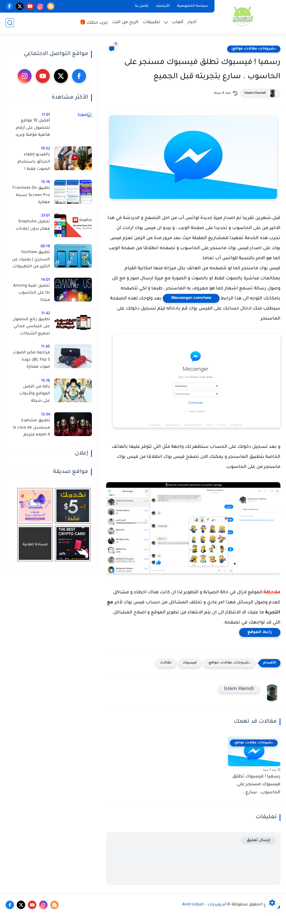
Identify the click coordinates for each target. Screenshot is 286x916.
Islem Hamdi (255, 93)
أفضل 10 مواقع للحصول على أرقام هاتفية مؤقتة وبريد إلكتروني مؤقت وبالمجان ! (32, 129)
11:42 (45, 313)
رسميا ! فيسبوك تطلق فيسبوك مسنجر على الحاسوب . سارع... (256, 784)
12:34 (45, 415)
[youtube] (30, 6)
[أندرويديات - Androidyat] (242, 16)
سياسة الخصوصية (192, 6)
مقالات (165, 663)
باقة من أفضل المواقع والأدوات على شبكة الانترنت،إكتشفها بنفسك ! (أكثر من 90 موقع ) (33, 395)
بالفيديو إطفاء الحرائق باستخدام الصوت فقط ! (34, 162)
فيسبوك (190, 663)
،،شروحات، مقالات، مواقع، (253, 49)
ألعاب (177, 22)
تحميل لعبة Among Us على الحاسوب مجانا (31, 293)
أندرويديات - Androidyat (204, 905)
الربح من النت (125, 22)
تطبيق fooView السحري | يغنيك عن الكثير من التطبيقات (31, 259)
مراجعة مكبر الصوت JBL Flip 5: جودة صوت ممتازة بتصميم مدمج (31, 361)
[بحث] (10, 22)
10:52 (45, 149)
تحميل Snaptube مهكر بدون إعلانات (33, 225)
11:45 (45, 347)
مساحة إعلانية (35, 545)
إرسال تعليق (258, 840)
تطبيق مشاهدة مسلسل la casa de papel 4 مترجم (31, 427)
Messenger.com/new (191, 298)
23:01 (45, 216)
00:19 (45, 246)
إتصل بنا (141, 6)
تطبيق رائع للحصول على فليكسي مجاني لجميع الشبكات (31, 326)
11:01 (46, 115)
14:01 (45, 280)
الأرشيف (163, 6)
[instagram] (40, 6)
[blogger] (50, 6)
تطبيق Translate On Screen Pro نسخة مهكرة (31, 195)
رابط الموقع (259, 632)
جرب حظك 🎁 (94, 23)
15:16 (45, 182)
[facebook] (9, 6)
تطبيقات (151, 22)
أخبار (192, 22)
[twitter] (19, 6)
